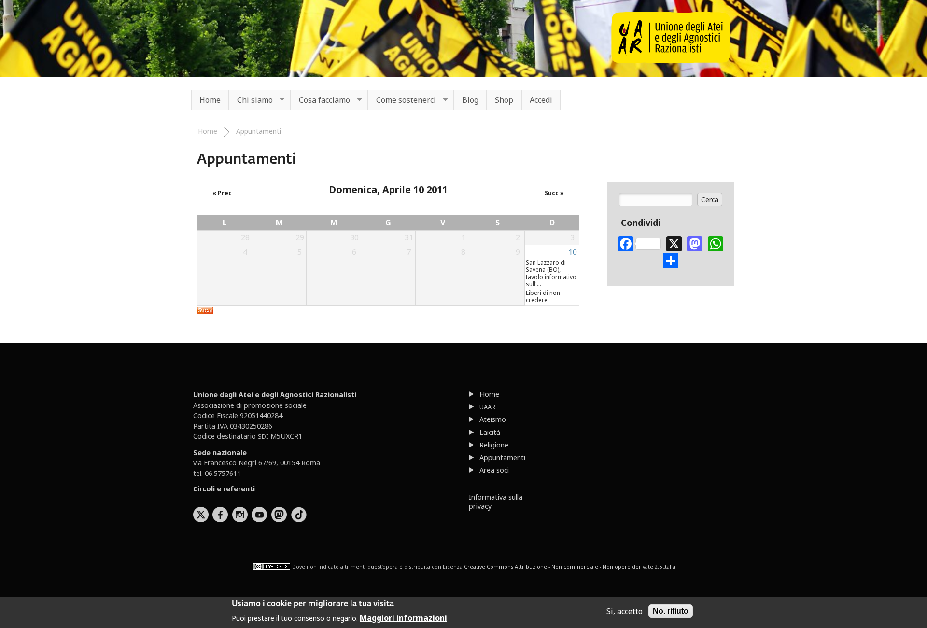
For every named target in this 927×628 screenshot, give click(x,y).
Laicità (489, 432)
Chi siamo (251, 100)
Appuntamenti (258, 131)
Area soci (494, 469)
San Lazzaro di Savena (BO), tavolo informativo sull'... (551, 273)
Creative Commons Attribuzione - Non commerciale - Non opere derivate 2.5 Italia (569, 566)
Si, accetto (624, 611)
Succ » (554, 193)
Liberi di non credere (543, 296)
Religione (493, 444)
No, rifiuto (670, 611)
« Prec (222, 193)
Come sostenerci (402, 100)
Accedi (541, 100)
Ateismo (492, 419)
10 (572, 252)
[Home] (670, 60)
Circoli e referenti (224, 488)
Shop (504, 100)
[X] (674, 242)
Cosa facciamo (320, 100)
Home (210, 100)
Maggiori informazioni (403, 617)
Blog (470, 100)
